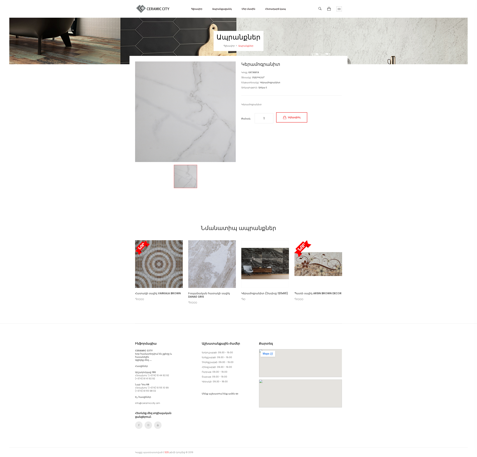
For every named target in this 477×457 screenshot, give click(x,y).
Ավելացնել (293, 117)
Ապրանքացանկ (222, 8)
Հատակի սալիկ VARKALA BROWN (158, 293)
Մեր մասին (248, 8)
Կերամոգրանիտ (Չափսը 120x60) (264, 293)
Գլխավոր (196, 8)
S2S (167, 452)
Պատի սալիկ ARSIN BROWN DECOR (318, 293)
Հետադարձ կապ (275, 8)
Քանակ (245, 118)
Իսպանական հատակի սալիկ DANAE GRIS (209, 295)
